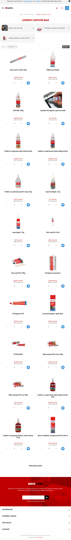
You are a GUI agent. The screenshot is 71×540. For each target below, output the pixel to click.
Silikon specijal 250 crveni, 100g (53, 354)
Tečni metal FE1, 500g (18, 273)
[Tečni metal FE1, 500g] (18, 262)
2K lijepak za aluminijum (53, 273)
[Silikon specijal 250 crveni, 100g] (52, 344)
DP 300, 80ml (18, 354)
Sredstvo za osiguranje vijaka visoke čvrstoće (18, 151)
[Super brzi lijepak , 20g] (52, 181)
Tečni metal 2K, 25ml (52, 232)
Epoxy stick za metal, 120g (18, 70)
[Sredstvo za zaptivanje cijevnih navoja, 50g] (18, 181)
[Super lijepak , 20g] (18, 222)
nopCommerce (39, 537)
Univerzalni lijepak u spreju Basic (52, 314)
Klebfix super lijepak (53, 70)
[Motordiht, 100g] (18, 100)
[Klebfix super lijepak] (52, 59)
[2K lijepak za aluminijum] (52, 262)
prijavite (38, 1)
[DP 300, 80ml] (18, 344)
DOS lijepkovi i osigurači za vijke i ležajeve (54, 28)
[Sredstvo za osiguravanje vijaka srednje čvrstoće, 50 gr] (52, 384)
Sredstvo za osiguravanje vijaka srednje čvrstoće (53, 151)
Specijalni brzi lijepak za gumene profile (52, 110)
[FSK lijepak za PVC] (18, 303)
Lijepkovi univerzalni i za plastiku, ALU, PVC (19, 38)
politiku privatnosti (39, 501)
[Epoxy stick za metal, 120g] (18, 59)
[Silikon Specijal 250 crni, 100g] (18, 384)
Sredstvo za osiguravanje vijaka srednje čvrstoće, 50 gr (53, 396)
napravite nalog (27, 1)
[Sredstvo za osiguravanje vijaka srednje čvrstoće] (52, 140)
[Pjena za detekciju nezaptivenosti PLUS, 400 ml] (52, 425)
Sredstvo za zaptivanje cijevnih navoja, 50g (18, 192)
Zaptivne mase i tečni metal (15, 28)
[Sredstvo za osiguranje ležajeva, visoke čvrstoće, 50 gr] (18, 425)
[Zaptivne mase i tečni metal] (5, 28)
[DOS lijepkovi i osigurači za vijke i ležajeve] (40, 28)
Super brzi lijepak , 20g (53, 192)
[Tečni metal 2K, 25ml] (52, 222)
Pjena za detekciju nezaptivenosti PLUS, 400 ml (53, 435)
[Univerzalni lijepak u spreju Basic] (52, 303)
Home (21, 14)
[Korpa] (67, 8)
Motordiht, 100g (18, 110)
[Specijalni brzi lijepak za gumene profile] (52, 100)
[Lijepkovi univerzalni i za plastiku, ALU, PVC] (5, 38)
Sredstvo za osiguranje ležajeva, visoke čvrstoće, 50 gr (18, 436)
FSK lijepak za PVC (18, 314)
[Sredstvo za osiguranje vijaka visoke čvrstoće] (18, 140)
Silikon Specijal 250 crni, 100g (18, 395)
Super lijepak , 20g (18, 232)
